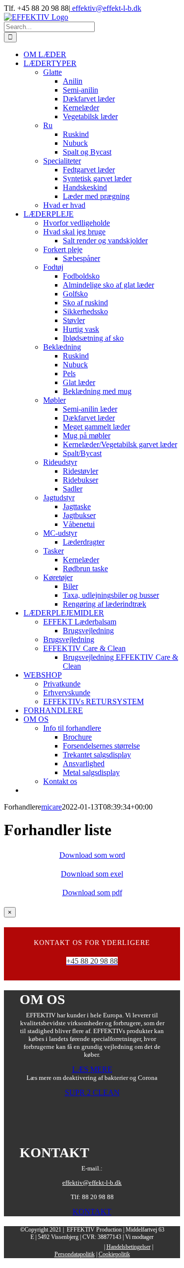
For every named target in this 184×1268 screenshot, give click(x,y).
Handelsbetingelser (128, 1246)
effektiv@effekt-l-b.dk (105, 8)
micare (51, 807)
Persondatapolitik (74, 1254)
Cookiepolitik (114, 1254)
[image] (92, 1129)
